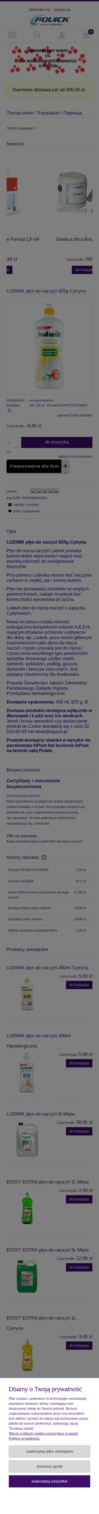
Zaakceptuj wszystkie (49, 1481)
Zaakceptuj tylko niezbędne (49, 1451)
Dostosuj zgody (50, 1466)
